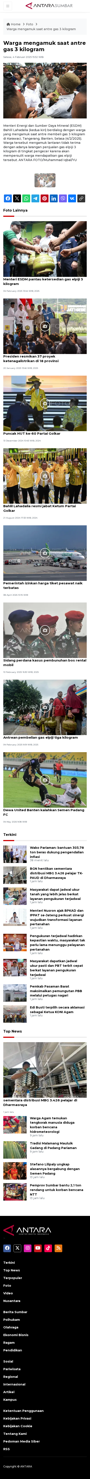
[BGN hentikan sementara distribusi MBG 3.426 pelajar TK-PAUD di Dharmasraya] (15, 875)
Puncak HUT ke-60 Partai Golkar (32, 433)
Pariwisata (12, 1369)
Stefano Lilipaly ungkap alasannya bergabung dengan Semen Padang (55, 1168)
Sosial (8, 1361)
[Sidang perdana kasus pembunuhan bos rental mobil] (45, 630)
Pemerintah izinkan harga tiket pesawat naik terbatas (43, 585)
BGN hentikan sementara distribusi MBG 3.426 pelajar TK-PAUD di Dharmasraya (56, 873)
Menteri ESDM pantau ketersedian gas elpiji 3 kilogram (43, 281)
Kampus (10, 1400)
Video (8, 1293)
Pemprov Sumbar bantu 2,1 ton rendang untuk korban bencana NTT (56, 1189)
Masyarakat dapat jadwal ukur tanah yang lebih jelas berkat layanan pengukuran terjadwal (55, 894)
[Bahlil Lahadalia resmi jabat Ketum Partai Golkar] (45, 476)
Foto (29, 24)
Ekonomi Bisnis (15, 1335)
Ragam (9, 1343)
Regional (10, 1377)
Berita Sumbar (15, 1312)
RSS (6, 1449)
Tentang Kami (15, 1434)
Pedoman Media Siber (21, 1441)
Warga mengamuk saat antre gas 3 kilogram (41, 29)
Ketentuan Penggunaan (23, 1411)
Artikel (8, 1392)
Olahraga (10, 1327)
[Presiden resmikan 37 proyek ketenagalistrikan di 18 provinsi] (45, 326)
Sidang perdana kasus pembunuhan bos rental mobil (44, 662)
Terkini (9, 835)
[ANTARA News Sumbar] (49, 5)
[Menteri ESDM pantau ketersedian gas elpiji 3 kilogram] (45, 249)
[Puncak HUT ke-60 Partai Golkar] (45, 403)
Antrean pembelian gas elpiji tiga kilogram (40, 737)
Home (15, 24)
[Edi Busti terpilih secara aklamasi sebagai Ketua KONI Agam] (15, 1014)
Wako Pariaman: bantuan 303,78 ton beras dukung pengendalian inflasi (57, 852)
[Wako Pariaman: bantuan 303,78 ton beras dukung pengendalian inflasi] (15, 854)
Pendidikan (12, 1350)
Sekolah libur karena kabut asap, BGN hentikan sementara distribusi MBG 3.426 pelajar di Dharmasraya (44, 1100)
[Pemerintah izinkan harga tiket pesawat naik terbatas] (45, 553)
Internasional (14, 1384)
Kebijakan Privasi (17, 1418)
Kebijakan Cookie (17, 1426)
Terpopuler (12, 1278)
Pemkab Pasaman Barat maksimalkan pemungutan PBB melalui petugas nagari (56, 991)
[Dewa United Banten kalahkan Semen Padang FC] (45, 780)
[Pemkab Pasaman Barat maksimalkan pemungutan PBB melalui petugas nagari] (15, 993)
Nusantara (11, 1301)
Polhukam (11, 1320)
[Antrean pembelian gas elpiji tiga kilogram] (45, 707)
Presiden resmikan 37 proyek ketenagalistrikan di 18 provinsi (31, 358)
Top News (12, 1031)
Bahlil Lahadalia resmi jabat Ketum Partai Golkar (39, 508)
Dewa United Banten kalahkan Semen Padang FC (43, 812)
